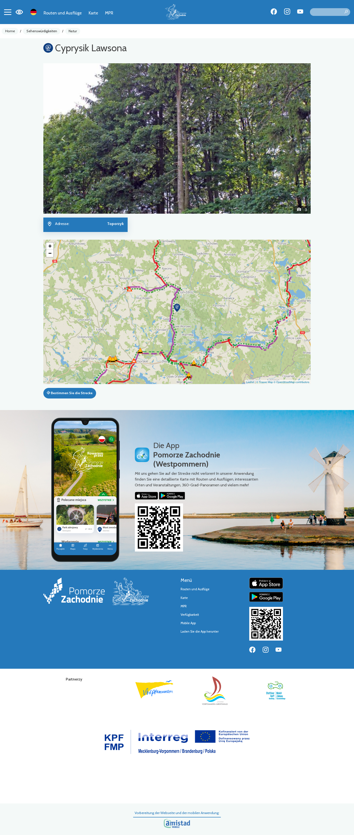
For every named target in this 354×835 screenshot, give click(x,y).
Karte (93, 12)
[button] (63, 138)
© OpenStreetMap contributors (291, 382)
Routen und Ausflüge (63, 12)
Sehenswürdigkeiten (41, 31)
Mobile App (188, 623)
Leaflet (250, 382)
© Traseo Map (264, 382)
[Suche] (346, 12)
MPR (109, 12)
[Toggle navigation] (8, 12)
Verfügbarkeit (190, 615)
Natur (73, 31)
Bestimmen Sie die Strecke (71, 393)
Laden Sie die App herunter (200, 631)
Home (10, 31)
